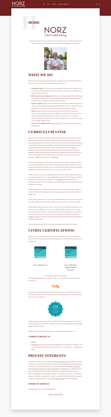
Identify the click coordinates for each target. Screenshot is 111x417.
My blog (33, 342)
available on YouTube (34, 216)
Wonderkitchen (35, 344)
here (32, 292)
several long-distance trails (62, 361)
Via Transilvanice (65, 369)
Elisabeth (60, 179)
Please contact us (56, 123)
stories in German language (57, 378)
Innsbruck (55, 157)
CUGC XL (37, 143)
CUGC (30, 143)
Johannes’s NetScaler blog (55, 394)
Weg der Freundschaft (53, 369)
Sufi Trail (35, 369)
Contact (54, 4)
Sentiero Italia (43, 369)
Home (44, 4)
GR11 (71, 366)
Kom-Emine (76, 366)
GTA (29, 369)
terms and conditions (63, 4)
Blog (48, 4)
